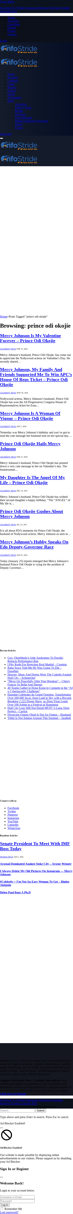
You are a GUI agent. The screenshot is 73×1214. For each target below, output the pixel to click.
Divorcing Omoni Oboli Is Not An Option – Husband (39, 714)
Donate (11, 27)
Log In (4, 1205)
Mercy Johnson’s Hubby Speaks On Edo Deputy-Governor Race (34, 544)
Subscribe (6, 134)
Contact (12, 34)
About (11, 17)
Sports (11, 94)
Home (11, 74)
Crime (11, 84)
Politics (11, 90)
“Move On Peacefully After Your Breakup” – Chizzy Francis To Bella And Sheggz (38, 683)
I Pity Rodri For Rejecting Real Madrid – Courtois (37, 664)
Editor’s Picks (23, 107)
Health (19, 110)
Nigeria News (6, 857)
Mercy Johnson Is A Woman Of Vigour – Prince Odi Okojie (30, 416)
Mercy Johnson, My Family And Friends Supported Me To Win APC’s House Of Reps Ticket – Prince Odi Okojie (36, 377)
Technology (14, 97)
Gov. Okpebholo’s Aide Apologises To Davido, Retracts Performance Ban (35, 659)
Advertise (13, 20)
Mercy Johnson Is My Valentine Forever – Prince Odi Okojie (30, 338)
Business (12, 77)
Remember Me (13, 1208)
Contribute (13, 24)
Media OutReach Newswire (31, 121)
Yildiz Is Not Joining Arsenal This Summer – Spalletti (39, 718)
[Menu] (1, 138)
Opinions (20, 114)
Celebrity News (8, 349)
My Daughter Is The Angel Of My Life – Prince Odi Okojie (32, 480)
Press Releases (23, 117)
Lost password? (9, 1212)
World (18, 124)
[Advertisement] (36, 204)
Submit (41, 1110)
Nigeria (11, 87)
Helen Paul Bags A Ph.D (15, 892)
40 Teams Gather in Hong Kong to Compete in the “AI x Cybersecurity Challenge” (40, 689)
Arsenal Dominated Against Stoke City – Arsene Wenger (36, 863)
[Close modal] (1, 1127)
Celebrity (12, 80)
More (10, 100)
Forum (11, 31)
